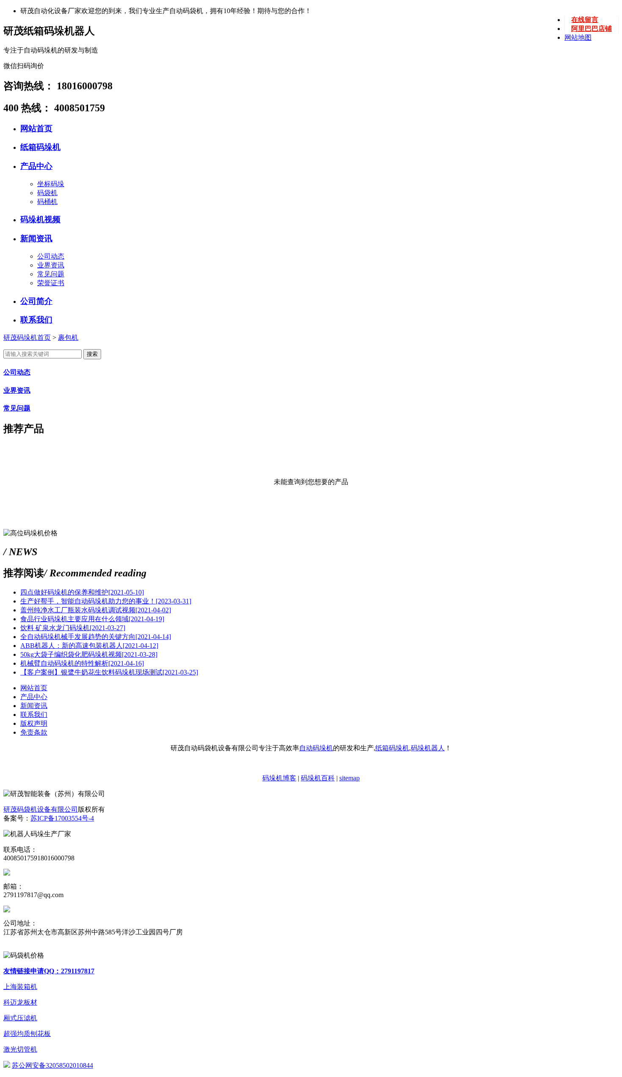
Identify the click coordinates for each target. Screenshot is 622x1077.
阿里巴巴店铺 (591, 28)
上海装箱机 (20, 986)
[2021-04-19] (92, 619)
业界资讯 (50, 265)
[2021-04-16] (82, 663)
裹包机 (68, 337)
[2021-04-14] (95, 636)
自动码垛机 (316, 748)
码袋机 (47, 192)
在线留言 (584, 19)
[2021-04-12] (89, 645)
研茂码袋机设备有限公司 (40, 809)
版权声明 (33, 723)
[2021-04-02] (95, 610)
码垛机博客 (279, 778)
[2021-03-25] (109, 672)
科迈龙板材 (20, 1002)
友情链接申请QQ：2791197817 (48, 971)
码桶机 (47, 201)
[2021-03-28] (88, 654)
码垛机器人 (428, 748)
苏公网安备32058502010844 (52, 1065)
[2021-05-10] (82, 592)
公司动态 (50, 256)
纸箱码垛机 (40, 147)
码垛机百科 (318, 778)
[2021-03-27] (72, 627)
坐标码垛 (50, 183)
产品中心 (36, 166)
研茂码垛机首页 (27, 337)
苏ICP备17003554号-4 (62, 818)
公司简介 (36, 301)
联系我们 (36, 319)
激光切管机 (20, 1049)
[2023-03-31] (105, 601)
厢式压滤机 (20, 1018)
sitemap (349, 778)
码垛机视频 (40, 219)
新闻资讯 (36, 238)
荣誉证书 (50, 282)
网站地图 (578, 37)
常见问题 (50, 274)
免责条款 (33, 732)
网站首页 (36, 128)
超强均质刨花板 (27, 1033)
